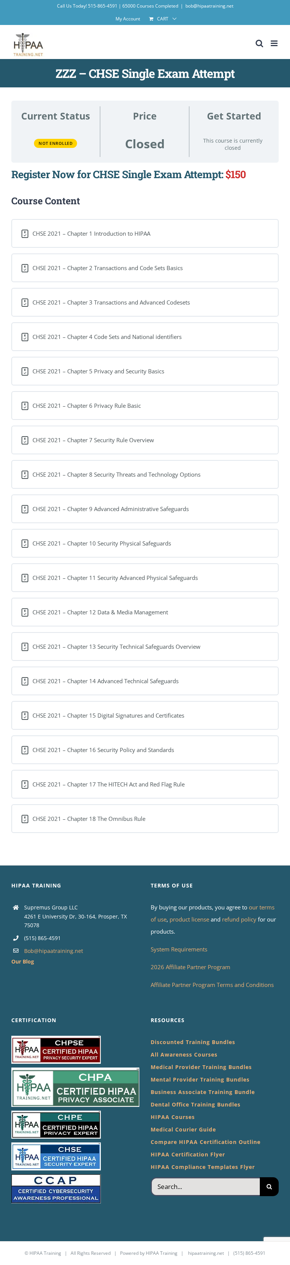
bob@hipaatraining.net (209, 6)
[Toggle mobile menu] (275, 43)
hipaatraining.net (206, 1253)
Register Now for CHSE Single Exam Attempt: (117, 174)
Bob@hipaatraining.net (53, 950)
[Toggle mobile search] (259, 43)
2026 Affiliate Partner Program (190, 967)
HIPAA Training (45, 1253)
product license (190, 919)
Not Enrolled (55, 143)
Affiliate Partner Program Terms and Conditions (212, 984)
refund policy (240, 919)
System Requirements (179, 949)
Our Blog (22, 961)
